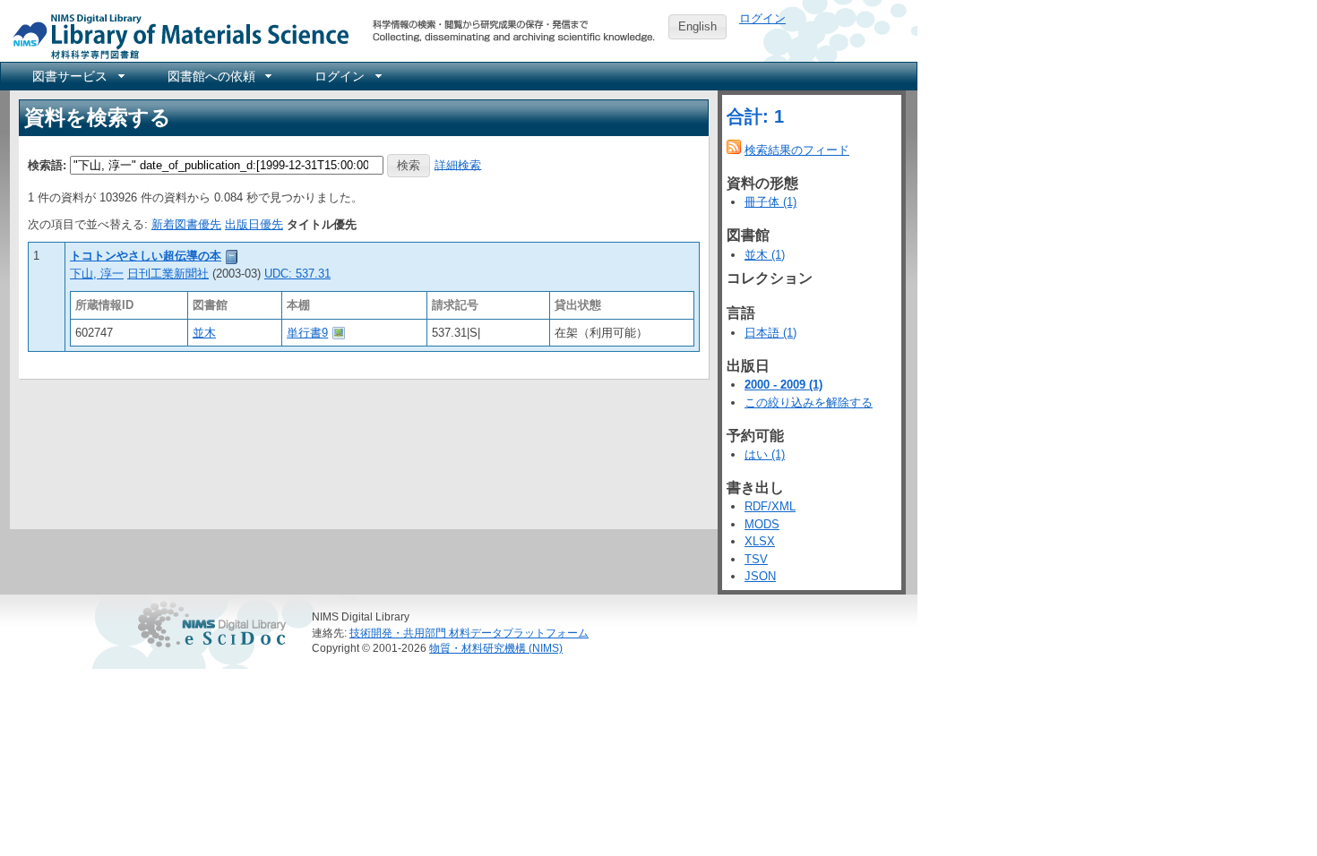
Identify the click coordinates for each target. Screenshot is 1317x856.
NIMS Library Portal (175, 35)
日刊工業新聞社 (168, 273)
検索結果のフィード (797, 150)
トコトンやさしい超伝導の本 (145, 255)
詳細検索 (458, 164)
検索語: (47, 164)
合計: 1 (755, 116)
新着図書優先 (186, 224)
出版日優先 (254, 224)
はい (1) (765, 454)
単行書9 (307, 332)
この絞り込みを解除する (809, 402)
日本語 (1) (770, 332)
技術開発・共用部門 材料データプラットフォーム (469, 632)
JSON (760, 576)
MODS (762, 524)
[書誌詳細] (232, 255)
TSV (756, 559)
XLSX (760, 541)
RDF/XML (770, 506)
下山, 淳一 (97, 273)
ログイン (762, 18)
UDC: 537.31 (297, 273)
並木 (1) (765, 254)
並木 (204, 332)
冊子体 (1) (770, 202)
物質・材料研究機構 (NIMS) (496, 648)
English (697, 26)
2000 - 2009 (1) (783, 384)
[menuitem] (77, 76)
